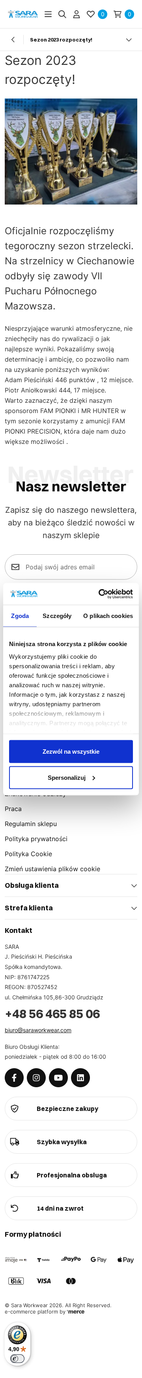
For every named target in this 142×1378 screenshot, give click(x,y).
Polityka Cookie (28, 854)
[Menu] (48, 14)
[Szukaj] (62, 14)
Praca (13, 809)
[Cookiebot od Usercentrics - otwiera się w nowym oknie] (100, 594)
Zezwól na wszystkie (71, 751)
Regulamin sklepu (31, 824)
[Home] (23, 14)
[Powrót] (13, 39)
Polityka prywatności (36, 839)
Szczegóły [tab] (57, 615)
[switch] (17, 1358)
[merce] (75, 1311)
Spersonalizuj (67, 777)
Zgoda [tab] (20, 615)
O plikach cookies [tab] (108, 615)
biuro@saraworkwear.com (38, 1030)
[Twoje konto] (76, 14)
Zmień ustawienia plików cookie (52, 869)
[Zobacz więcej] (129, 39)
